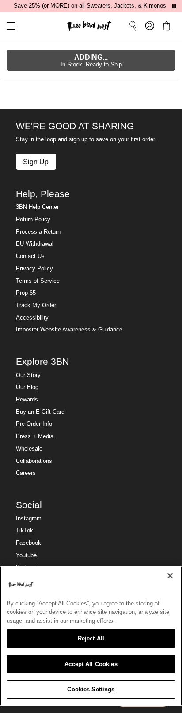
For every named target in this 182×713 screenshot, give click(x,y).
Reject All (91, 638)
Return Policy (33, 219)
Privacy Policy (34, 269)
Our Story (28, 375)
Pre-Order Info (34, 424)
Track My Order (36, 305)
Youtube (26, 555)
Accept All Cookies (90, 664)
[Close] (170, 576)
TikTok (24, 531)
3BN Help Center (37, 207)
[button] (8, 26)
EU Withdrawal (34, 244)
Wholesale (29, 449)
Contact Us (30, 256)
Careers (26, 473)
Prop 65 (26, 293)
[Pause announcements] (174, 6)
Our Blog (27, 387)
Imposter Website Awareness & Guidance (69, 330)
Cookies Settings (90, 689)
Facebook (28, 543)
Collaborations (34, 461)
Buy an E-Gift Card (40, 412)
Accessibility (32, 318)
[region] (91, 636)
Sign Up (36, 162)
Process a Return (38, 232)
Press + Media (34, 436)
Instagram (29, 519)
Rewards (27, 400)
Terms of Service (38, 281)
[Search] (133, 25)
